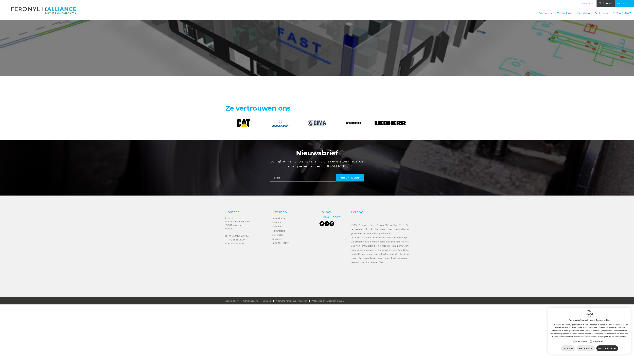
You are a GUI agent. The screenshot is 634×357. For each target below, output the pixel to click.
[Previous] (228, 123)
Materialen (583, 13)
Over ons (277, 226)
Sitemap (267, 300)
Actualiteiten (588, 3)
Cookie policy (232, 300)
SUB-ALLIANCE (622, 13)
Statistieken (598, 341)
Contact (607, 3)
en (630, 3)
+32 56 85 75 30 (236, 239)
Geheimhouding (250, 300)
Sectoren (277, 239)
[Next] (406, 123)
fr (618, 3)
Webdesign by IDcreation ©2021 (328, 300)
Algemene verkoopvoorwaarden (291, 300)
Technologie (564, 13)
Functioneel (581, 341)
